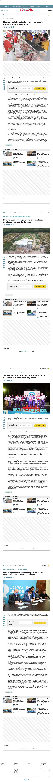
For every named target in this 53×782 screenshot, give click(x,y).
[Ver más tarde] (4, 27)
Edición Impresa (48, 6)
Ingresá (50, 10)
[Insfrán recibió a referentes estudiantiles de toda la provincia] (7, 163)
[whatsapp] (6, 27)
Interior (13, 6)
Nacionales (25, 6)
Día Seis (9, 6)
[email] (11, 27)
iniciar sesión (23, 201)
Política (34, 6)
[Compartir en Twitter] (10, 27)
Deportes (5, 6)
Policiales (30, 6)
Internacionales (19, 6)
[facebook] (8, 27)
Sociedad (38, 6)
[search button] (2, 6)
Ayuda (32, 776)
